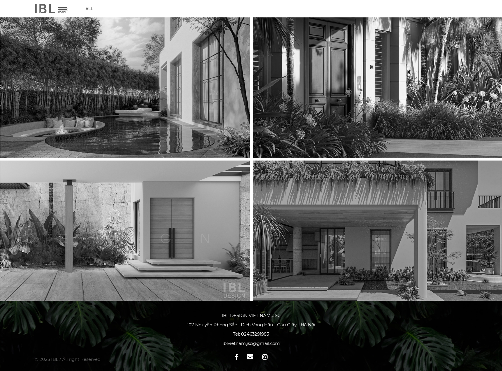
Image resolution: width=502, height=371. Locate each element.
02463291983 (255, 334)
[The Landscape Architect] (125, 87)
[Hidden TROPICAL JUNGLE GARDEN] (125, 231)
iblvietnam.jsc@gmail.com (251, 343)
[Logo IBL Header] (45, 12)
